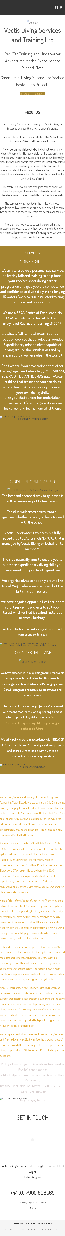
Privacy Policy (44, 1223)
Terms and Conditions (24, 1223)
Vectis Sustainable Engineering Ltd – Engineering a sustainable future (32, 722)
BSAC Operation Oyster (52, 947)
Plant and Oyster (47, 963)
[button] (3, 445)
